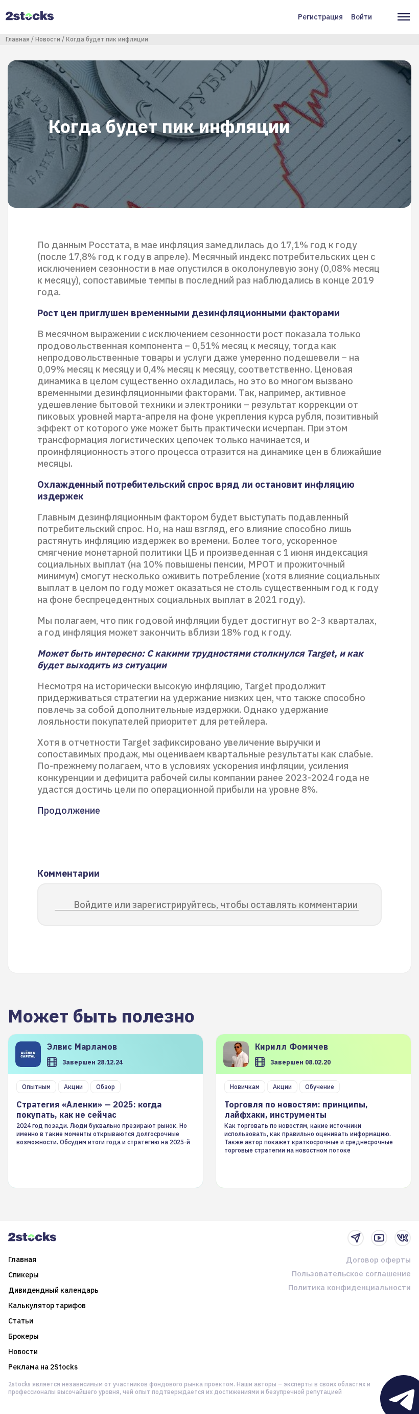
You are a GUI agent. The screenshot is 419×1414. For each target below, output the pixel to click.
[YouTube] (379, 1238)
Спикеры (23, 1274)
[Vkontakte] (402, 1238)
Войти (361, 16)
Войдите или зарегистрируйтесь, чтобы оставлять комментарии (216, 904)
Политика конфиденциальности (349, 1287)
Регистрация (320, 16)
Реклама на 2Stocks (43, 1367)
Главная (18, 39)
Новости (47, 39)
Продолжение (68, 810)
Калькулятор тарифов (47, 1305)
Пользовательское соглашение (351, 1273)
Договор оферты (378, 1260)
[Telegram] (355, 1238)
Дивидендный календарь (53, 1290)
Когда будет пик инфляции (107, 39)
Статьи (20, 1320)
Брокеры (23, 1336)
